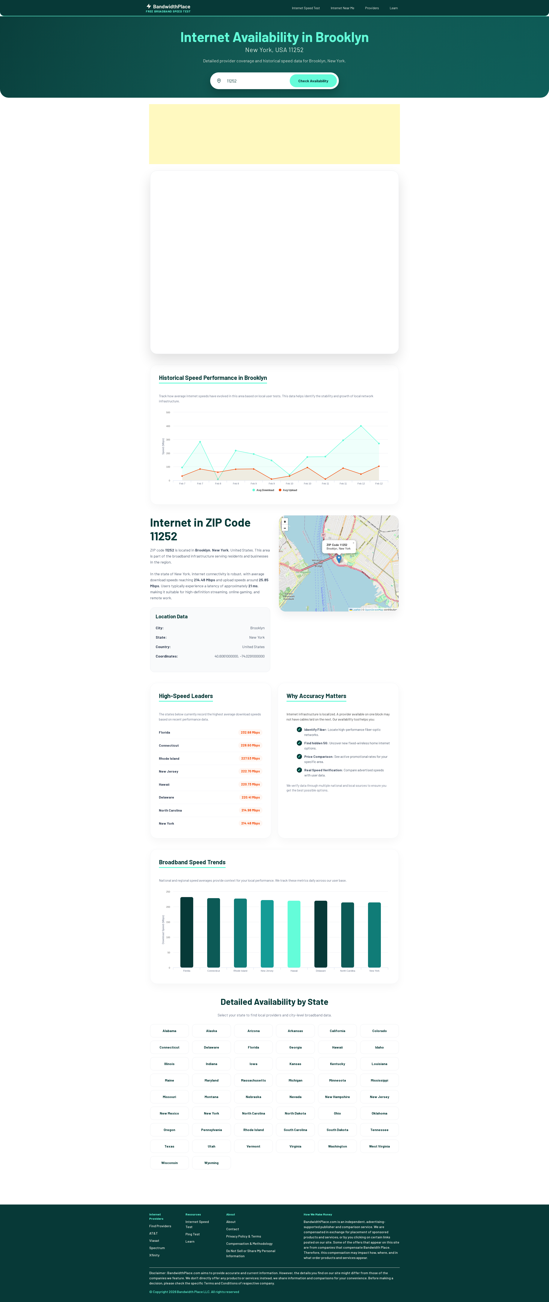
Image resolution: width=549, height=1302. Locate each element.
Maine (169, 1080)
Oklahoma (379, 1113)
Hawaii (337, 1047)
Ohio (337, 1113)
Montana (211, 1097)
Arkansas (295, 1031)
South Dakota (337, 1130)
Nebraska (253, 1097)
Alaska (211, 1031)
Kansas (295, 1064)
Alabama (169, 1031)
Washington (337, 1146)
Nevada (296, 1097)
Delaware (211, 1047)
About (231, 1222)
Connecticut (169, 1047)
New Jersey (379, 1097)
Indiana (211, 1064)
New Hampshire (337, 1097)
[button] (339, 559)
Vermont (253, 1146)
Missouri (169, 1097)
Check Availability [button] (313, 80)
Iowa (253, 1064)
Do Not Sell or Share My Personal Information (250, 1253)
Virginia (295, 1146)
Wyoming (211, 1163)
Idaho (379, 1047)
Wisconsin (169, 1163)
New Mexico (169, 1113)
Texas (169, 1146)
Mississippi (379, 1080)
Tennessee (379, 1130)
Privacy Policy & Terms (243, 1236)
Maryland (212, 1080)
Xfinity (154, 1255)
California (337, 1031)
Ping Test (193, 1234)
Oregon (169, 1130)
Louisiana (379, 1064)
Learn (394, 8)
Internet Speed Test (306, 8)
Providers (372, 8)
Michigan (295, 1080)
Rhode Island (253, 1130)
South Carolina (295, 1130)
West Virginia (379, 1146)
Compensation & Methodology (249, 1243)
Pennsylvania (211, 1130)
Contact (232, 1229)
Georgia (295, 1047)
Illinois (169, 1064)
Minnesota (337, 1080)
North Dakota (295, 1113)
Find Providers (160, 1226)
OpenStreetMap (374, 609)
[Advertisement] (274, 134)
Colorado (379, 1031)
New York (211, 1113)
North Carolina (253, 1113)
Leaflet (356, 609)
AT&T (153, 1233)
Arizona (253, 1031)
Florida (253, 1047)
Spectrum (157, 1248)
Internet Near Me (342, 8)
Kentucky (337, 1064)
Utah (211, 1146)
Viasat (154, 1240)
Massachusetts (253, 1080)
